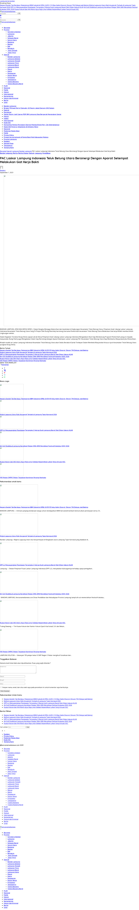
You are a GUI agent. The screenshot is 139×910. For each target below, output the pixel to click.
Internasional (8, 94)
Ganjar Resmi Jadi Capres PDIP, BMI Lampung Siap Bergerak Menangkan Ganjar (32, 114)
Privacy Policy (9, 135)
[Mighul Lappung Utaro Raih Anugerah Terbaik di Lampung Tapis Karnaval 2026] (12, 412)
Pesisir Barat (12, 75)
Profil (6, 86)
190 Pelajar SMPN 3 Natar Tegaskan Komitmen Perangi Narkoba (23, 361)
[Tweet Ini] (5, 371)
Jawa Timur (12, 53)
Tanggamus (12, 80)
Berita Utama (23, 153)
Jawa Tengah (12, 50)
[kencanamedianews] (7, 11)
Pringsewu (11, 77)
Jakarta (10, 36)
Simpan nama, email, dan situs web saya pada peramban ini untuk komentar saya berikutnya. (35, 687)
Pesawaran (12, 73)
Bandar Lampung (14, 57)
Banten (10, 44)
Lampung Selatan (14, 59)
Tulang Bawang (13, 82)
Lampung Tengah (14, 61)
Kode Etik (7, 123)
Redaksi (7, 141)
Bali (9, 46)
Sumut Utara (12, 40)
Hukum (6, 92)
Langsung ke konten (7, 1)
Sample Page (8, 143)
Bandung (11, 42)
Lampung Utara (13, 67)
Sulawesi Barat (13, 38)
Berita (6, 100)
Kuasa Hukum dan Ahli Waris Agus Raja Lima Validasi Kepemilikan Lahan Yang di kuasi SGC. (47, 9)
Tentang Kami (9, 148)
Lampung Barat (13, 65)
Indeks (6, 118)
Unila (5, 102)
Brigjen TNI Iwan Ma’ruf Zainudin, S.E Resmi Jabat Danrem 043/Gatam (29, 108)
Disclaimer (8, 112)
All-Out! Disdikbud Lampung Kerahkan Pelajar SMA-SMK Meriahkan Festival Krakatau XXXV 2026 (34, 356)
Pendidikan (46, 153)
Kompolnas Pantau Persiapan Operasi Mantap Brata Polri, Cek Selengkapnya (31, 125)
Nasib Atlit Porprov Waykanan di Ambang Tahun (21, 127)
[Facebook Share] (4, 368)
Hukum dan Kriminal (11, 98)
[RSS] (4, 731)
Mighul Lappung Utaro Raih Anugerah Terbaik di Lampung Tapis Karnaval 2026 (28, 352)
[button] (19, 14)
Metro (10, 71)
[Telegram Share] (4, 375)
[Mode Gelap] (1, 16)
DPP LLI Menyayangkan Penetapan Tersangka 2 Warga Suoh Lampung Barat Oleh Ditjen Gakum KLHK (46, 7)
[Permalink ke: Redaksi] (1, 168)
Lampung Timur (13, 63)
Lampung (11, 34)
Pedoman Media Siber (12, 131)
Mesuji (10, 69)
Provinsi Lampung (10, 139)
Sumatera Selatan (14, 32)
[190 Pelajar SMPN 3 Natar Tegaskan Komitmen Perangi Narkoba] (12, 475)
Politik (6, 90)
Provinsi (6, 30)
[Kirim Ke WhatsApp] (4, 377)
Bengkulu (11, 48)
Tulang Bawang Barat (15, 84)
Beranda (7, 28)
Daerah (6, 55)
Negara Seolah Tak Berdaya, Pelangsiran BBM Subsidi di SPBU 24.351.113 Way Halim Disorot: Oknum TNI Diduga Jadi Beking (44, 5)
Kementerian (8, 96)
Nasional (7, 88)
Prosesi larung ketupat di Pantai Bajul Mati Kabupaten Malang (26, 137)
